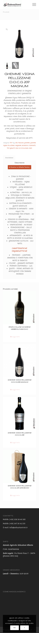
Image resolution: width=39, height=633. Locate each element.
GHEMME (27, 143)
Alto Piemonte (19, 143)
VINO (30, 148)
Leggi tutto (16, 337)
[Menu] (33, 4)
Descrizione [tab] (9, 158)
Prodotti (6, 12)
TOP (11, 143)
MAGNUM (18, 145)
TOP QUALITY (11, 148)
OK (14, 628)
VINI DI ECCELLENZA (21, 148)
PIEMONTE (32, 145)
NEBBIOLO (25, 145)
